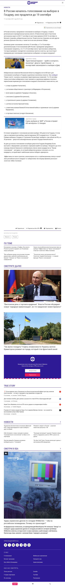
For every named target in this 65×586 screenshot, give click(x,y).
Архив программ (38, 562)
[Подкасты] (29, 545)
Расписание (36, 578)
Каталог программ (9, 559)
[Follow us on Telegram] (21, 545)
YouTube (35, 575)
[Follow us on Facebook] (5, 545)
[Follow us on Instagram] (17, 545)
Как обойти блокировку (10, 562)
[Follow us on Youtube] (13, 545)
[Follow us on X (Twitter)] (9, 545)
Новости (7, 7)
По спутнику (7, 578)
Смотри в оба (11, 448)
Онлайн (35, 571)
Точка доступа (8, 571)
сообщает (55, 75)
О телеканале (8, 556)
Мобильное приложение (40, 556)
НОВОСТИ (8, 422)
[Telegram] (32, 584)
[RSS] (25, 545)
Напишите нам (37, 559)
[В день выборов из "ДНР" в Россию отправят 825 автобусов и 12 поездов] (14, 123)
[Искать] (50, 584)
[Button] (39, 23)
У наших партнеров (9, 575)
